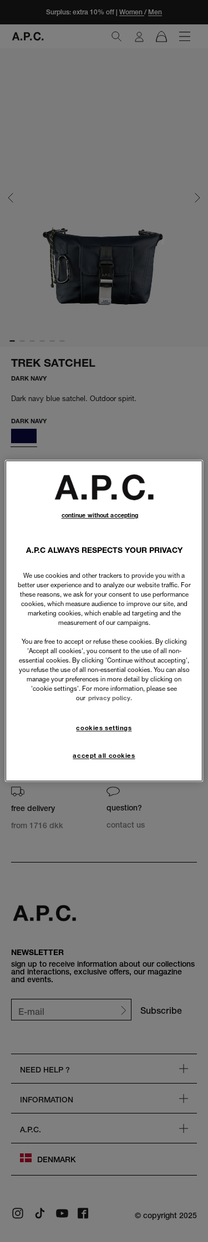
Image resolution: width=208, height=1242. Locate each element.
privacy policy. (110, 698)
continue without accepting (100, 515)
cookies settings (103, 728)
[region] (103, 621)
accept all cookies (104, 756)
